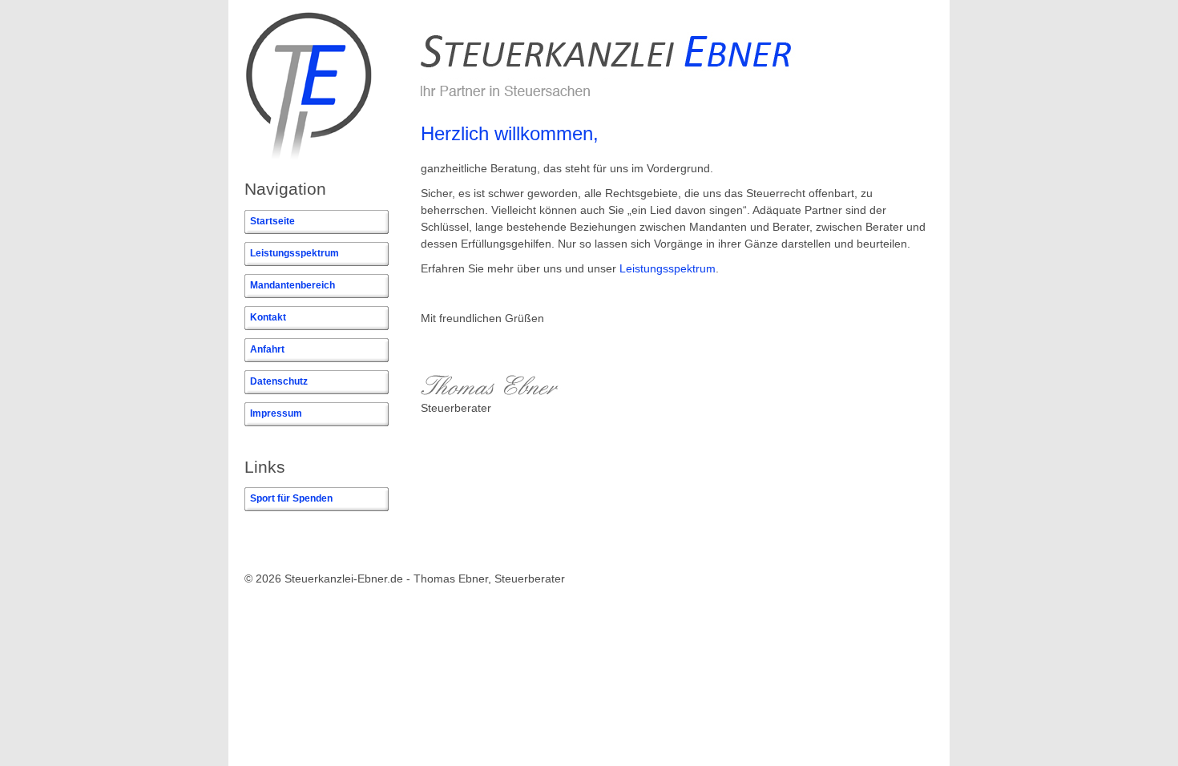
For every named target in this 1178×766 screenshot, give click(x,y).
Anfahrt (267, 349)
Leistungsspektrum (294, 253)
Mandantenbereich (292, 285)
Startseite (272, 221)
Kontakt (268, 317)
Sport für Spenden (291, 498)
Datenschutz (279, 381)
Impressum (276, 413)
